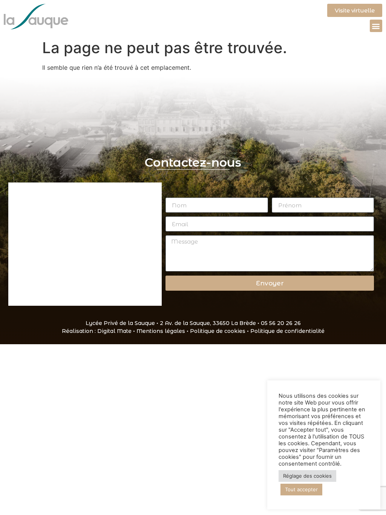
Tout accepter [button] (301, 489)
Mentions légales (160, 331)
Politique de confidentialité (287, 331)
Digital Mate (114, 331)
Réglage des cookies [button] (307, 476)
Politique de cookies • (220, 331)
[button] (376, 26)
